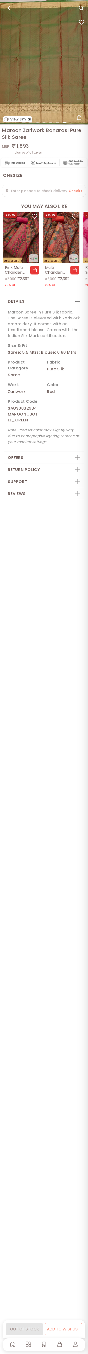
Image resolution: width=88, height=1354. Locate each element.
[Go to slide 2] (30, 122)
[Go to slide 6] (57, 122)
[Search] (81, 8)
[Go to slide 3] (37, 122)
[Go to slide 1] (23, 122)
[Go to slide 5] (50, 122)
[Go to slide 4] (44, 122)
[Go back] (9, 8)
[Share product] (79, 117)
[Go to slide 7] (64, 122)
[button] (34, 270)
